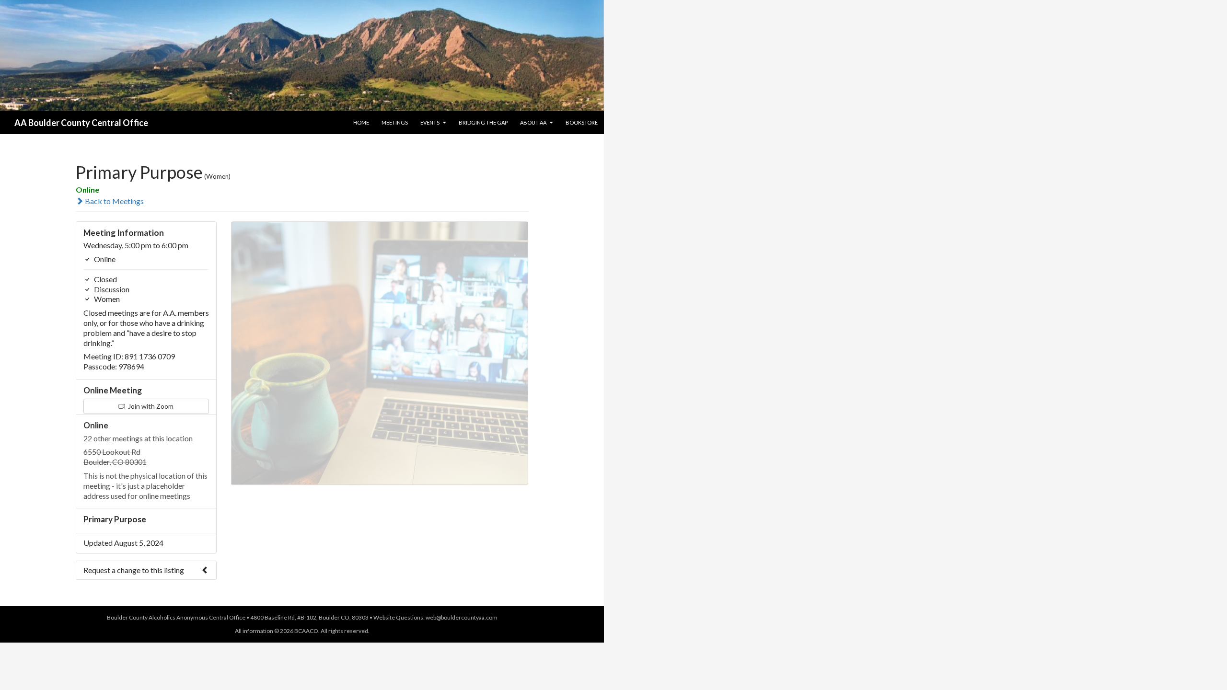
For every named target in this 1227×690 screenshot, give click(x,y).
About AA (533, 122)
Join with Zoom (150, 406)
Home (361, 122)
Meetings (395, 122)
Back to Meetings (113, 201)
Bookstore (582, 122)
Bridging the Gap (483, 122)
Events (430, 122)
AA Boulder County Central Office (81, 122)
